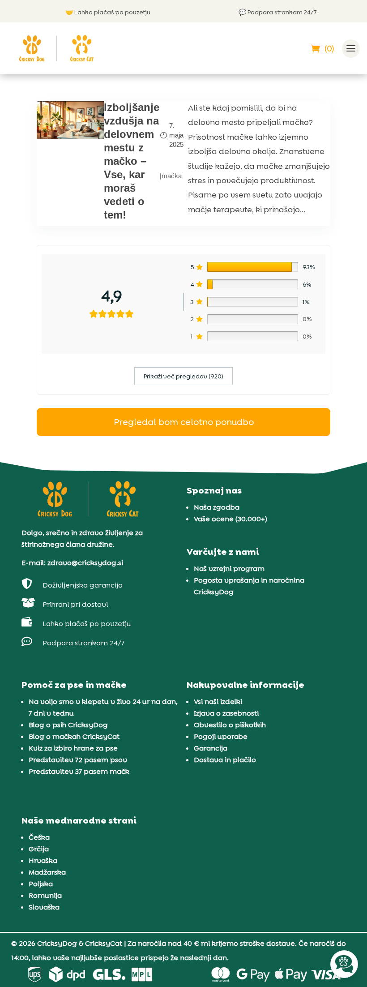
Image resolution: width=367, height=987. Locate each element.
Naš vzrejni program (229, 568)
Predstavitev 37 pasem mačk (79, 771)
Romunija (45, 895)
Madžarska (47, 872)
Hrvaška (43, 860)
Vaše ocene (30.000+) (230, 519)
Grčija (39, 849)
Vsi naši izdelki (218, 701)
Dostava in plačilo (225, 759)
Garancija (210, 748)
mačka (172, 176)
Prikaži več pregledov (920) (183, 376)
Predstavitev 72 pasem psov (78, 759)
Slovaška (44, 907)
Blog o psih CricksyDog (68, 725)
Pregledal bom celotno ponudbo (184, 422)
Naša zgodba (216, 507)
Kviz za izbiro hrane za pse (73, 748)
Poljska (41, 883)
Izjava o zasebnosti (226, 713)
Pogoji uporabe (221, 736)
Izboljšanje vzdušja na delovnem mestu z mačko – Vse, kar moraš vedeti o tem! (131, 161)
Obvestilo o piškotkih (230, 725)
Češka (39, 837)
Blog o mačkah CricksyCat (74, 736)
